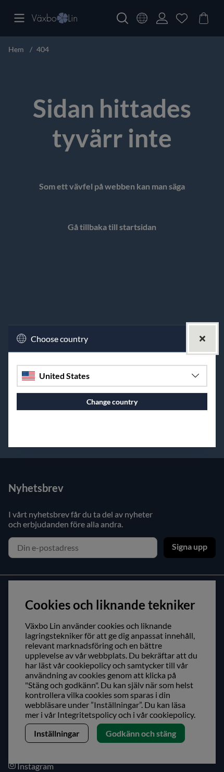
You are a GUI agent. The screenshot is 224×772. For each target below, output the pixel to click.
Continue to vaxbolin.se (112, 435)
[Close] (202, 338)
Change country (112, 401)
